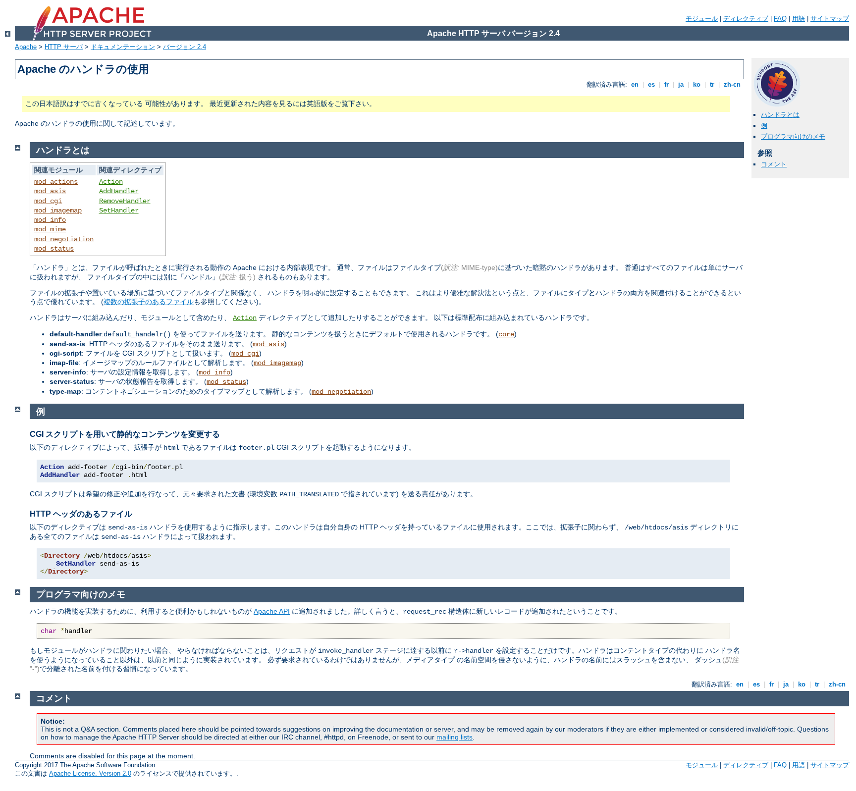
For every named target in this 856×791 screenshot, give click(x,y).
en (635, 84)
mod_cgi (48, 201)
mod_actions (56, 182)
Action (111, 182)
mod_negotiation (64, 239)
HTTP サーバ (64, 47)
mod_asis (50, 191)
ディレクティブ (745, 18)
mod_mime (50, 229)
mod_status (54, 249)
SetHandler (119, 210)
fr (666, 84)
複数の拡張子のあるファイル (149, 302)
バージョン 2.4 (184, 47)
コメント (774, 164)
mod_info (50, 220)
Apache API (272, 611)
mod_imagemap (58, 210)
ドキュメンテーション (123, 47)
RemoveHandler (125, 201)
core (506, 334)
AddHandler (119, 191)
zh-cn (732, 84)
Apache (26, 47)
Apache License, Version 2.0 (90, 773)
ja (681, 84)
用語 (798, 18)
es (651, 84)
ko (696, 84)
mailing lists (454, 737)
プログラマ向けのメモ (793, 136)
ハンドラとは (780, 114)
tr (712, 84)
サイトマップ (829, 18)
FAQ (780, 18)
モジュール (702, 18)
